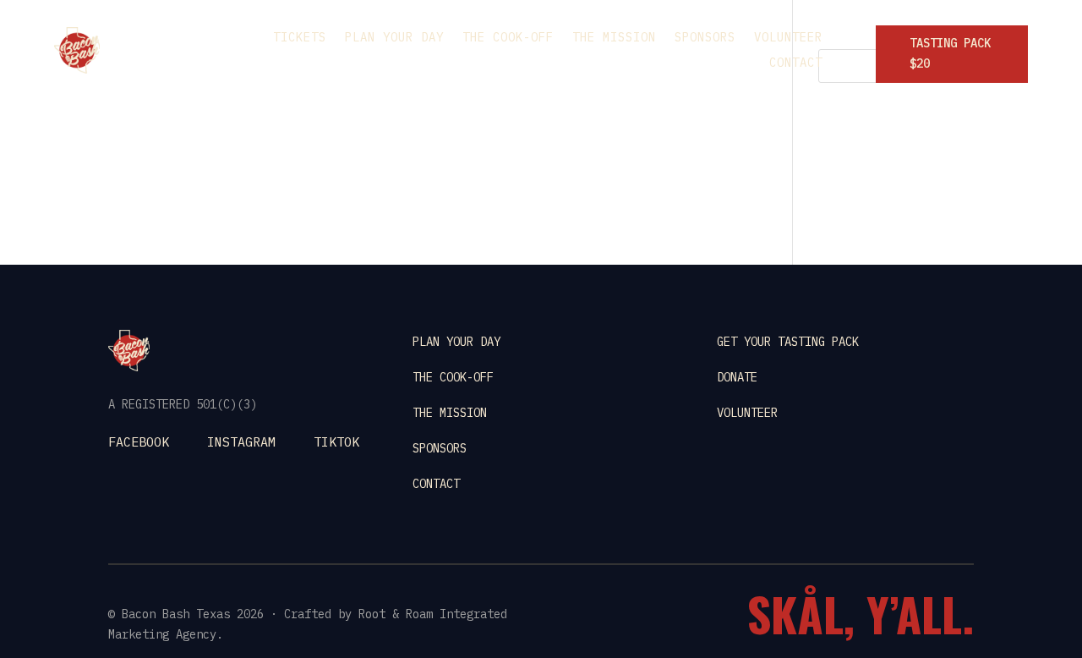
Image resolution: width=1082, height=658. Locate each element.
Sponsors (705, 38)
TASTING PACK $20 (950, 53)
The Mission (614, 38)
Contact (795, 63)
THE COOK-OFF (453, 377)
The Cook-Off (508, 38)
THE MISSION (450, 412)
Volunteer (788, 38)
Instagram (241, 442)
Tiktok (336, 442)
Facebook (138, 442)
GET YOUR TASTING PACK (788, 341)
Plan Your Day (394, 38)
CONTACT (436, 483)
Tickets (299, 38)
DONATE (737, 377)
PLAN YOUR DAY (456, 341)
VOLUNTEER (747, 412)
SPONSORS (440, 448)
